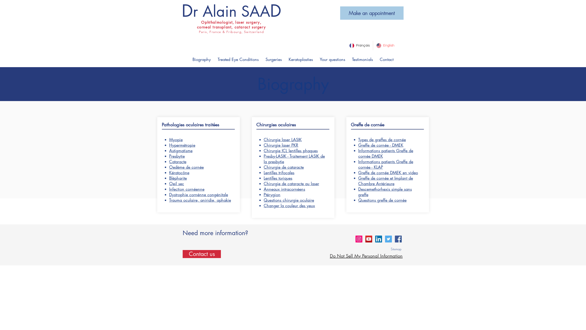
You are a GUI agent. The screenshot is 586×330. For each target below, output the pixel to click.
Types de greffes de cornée (382, 139)
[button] (201, 59)
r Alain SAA (231, 11)
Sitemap (396, 249)
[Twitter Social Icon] (388, 239)
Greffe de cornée (367, 125)
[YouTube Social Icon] (368, 239)
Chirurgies (266, 125)
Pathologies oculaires (183, 125)
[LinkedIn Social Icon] (378, 239)
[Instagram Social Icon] (358, 239)
